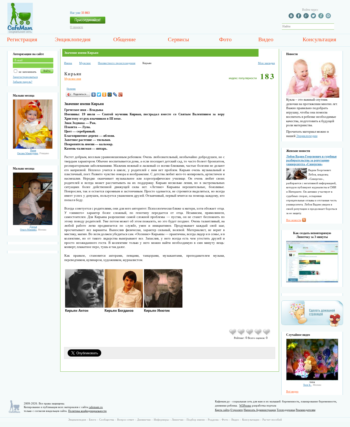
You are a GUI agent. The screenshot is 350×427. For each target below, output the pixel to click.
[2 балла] (241, 334)
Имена (68, 63)
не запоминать (27, 71)
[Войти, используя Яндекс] (321, 17)
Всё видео (292, 391)
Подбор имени (196, 419)
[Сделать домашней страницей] (312, 326)
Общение (124, 39)
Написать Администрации (260, 409)
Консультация (319, 39)
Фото (225, 39)
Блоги (92, 419)
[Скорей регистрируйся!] (87, 21)
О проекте (76, 27)
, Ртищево (33, 153)
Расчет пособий (272, 419)
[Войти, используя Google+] (306, 17)
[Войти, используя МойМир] (329, 17)
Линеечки (177, 419)
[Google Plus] (120, 94)
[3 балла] (250, 334)
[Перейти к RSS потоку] (304, 220)
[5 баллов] (267, 334)
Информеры (161, 419)
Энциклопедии (306, 136)
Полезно (71, 88)
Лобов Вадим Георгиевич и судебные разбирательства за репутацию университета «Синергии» (311, 160)
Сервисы (178, 39)
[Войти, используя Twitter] (314, 17)
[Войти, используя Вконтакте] (292, 17)
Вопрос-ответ (125, 419)
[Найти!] (337, 26)
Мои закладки (266, 63)
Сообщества (106, 419)
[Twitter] (99, 94)
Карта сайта (222, 409)
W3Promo (245, 405)
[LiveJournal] (115, 94)
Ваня (33, 150)
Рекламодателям (305, 409)
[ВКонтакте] (93, 94)
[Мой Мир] (109, 94)
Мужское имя (72, 78)
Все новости (293, 220)
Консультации (250, 419)
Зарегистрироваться (25, 76)
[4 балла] (258, 334)
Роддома (213, 419)
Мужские (85, 63)
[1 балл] (233, 334)
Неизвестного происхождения (116, 63)
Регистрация (22, 39)
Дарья (33, 226)
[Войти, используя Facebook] (299, 17)
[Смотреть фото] (33, 147)
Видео (265, 39)
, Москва (33, 229)
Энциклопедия (72, 39)
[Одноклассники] (104, 94)
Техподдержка (286, 409)
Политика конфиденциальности (87, 410)
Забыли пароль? (22, 81)
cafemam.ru (96, 407)
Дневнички (144, 419)
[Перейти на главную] (20, 32)
